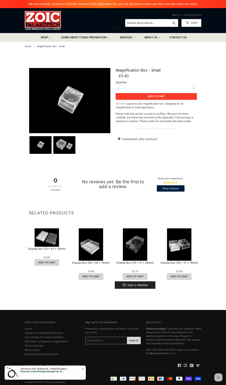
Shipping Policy (33, 369)
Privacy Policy (54, 365)
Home (28, 46)
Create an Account (192, 15)
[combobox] (151, 23)
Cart (194, 23)
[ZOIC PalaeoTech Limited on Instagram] (185, 366)
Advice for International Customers (44, 332)
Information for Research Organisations (46, 341)
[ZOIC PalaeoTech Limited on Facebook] (179, 366)
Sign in (175, 15)
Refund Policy (72, 365)
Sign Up (133, 340)
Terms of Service (34, 345)
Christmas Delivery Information (41, 354)
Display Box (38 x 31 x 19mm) (179, 262)
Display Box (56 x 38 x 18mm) (91, 262)
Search (28, 328)
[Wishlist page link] (117, 28)
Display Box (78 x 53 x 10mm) (47, 248)
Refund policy (32, 349)
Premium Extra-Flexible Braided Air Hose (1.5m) (42, 379)
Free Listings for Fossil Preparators (44, 337)
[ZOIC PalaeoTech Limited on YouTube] (192, 366)
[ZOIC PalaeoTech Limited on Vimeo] (198, 366)
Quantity (121, 82)
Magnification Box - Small (138, 70)
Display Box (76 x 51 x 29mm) (135, 262)
